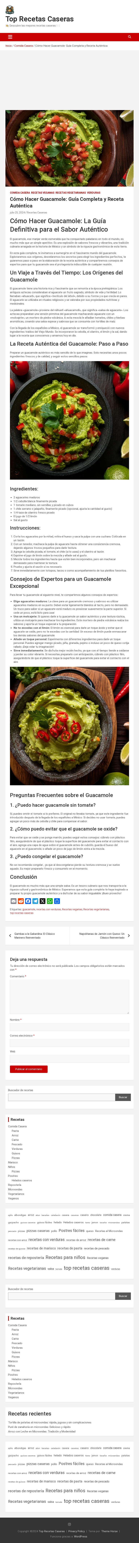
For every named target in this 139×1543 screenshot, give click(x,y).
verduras (115, 1269)
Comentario (18, 976)
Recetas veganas (42, 192)
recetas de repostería (26, 1258)
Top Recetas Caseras (39, 19)
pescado (12, 1231)
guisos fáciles (44, 1222)
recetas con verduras (48, 909)
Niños (11, 1167)
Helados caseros (22, 1180)
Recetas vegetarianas (71, 192)
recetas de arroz (76, 1240)
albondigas (20, 1215)
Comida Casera (20, 192)
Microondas (15, 1189)
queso (90, 1231)
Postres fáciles (72, 1230)
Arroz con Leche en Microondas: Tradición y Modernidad (41, 1431)
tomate (59, 1269)
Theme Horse (109, 1531)
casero (84, 1215)
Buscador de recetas (20, 1090)
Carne (15, 1140)
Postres (13, 1176)
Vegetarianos (16, 1194)
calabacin (55, 1215)
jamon (95, 1222)
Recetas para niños (65, 1257)
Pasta (15, 1131)
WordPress (80, 1536)
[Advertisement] (69, 77)
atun (38, 1215)
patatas (125, 1222)
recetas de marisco (41, 1248)
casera (65, 1215)
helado (58, 1222)
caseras (75, 1215)
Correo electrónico (22, 1035)
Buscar (123, 1097)
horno (87, 1223)
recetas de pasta (69, 1248)
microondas (114, 1222)
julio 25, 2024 (17, 212)
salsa (51, 1268)
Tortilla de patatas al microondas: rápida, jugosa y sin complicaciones (49, 1422)
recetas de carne (101, 1240)
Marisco (13, 1162)
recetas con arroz (17, 1240)
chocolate (96, 1215)
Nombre (16, 1019)
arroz (31, 1215)
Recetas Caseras (37, 212)
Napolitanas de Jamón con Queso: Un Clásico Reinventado (102, 935)
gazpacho (13, 1222)
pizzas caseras (38, 1231)
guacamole (28, 909)
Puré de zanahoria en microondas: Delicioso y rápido (39, 1427)
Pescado (17, 1144)
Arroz (15, 1135)
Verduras (93, 192)
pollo (54, 1231)
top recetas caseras (21, 913)
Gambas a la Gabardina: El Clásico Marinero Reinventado (34, 935)
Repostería (14, 1185)
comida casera (112, 1215)
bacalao (45, 1215)
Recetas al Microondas (109, 1231)
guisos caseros (27, 1222)
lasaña (103, 1222)
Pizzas (16, 1158)
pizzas (21, 1231)
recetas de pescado (96, 1248)
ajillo (10, 1215)
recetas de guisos (16, 1248)
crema (126, 1215)
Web (12, 1051)
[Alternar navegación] (10, 37)
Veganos (13, 1198)
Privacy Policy (76, 1531)
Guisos (16, 1153)
